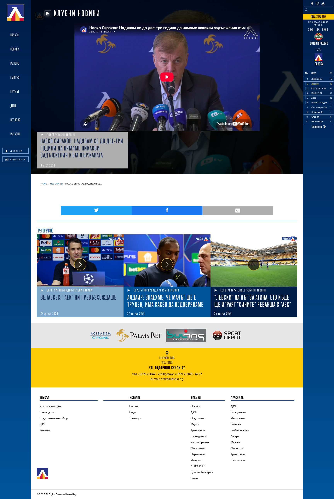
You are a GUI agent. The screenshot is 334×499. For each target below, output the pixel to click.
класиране (317, 126)
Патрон (133, 406)
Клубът (14, 91)
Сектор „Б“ (237, 448)
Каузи (194, 478)
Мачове (14, 63)
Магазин (15, 134)
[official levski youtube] (323, 3)
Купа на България (202, 472)
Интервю (196, 460)
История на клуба (50, 406)
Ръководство (47, 412)
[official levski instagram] (317, 4)
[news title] (80, 260)
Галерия (15, 77)
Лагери (235, 436)
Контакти (45, 430)
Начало (14, 35)
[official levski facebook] (312, 3)
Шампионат (238, 460)
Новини (14, 49)
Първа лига (198, 454)
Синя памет (198, 448)
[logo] (15, 12)
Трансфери (198, 430)
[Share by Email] (237, 210)
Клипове (236, 424)
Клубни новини (240, 430)
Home (44, 183)
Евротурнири (199, 436)
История (15, 120)
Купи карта (17, 159)
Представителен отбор (54, 418)
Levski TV (15, 150)
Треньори (135, 418)
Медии (195, 424)
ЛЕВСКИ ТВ (198, 466)
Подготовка (197, 418)
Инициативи (238, 418)
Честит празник (200, 442)
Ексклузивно (238, 412)
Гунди (132, 412)
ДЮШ (13, 106)
